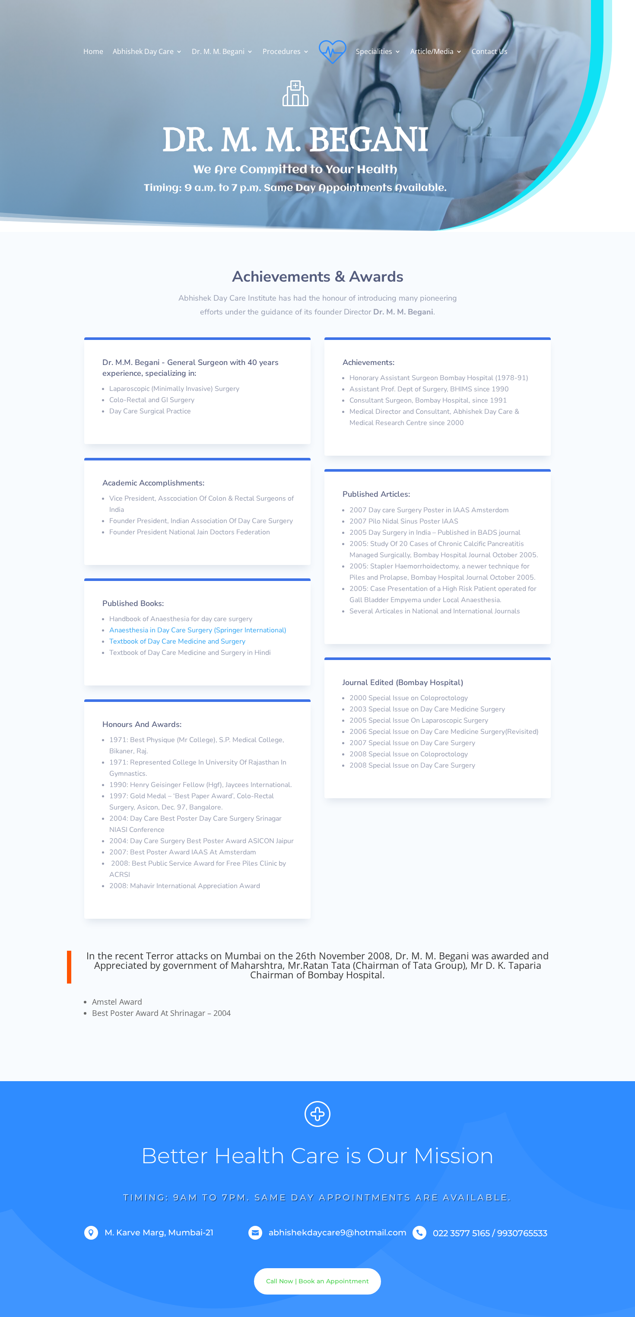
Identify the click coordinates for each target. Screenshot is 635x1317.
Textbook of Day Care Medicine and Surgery (177, 641)
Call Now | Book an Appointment (317, 1281)
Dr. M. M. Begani (218, 51)
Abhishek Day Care (143, 51)
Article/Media (432, 51)
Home (93, 51)
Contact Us (490, 51)
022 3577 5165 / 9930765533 (490, 1233)
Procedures (282, 51)
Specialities (374, 51)
